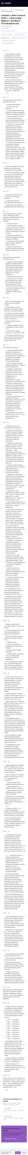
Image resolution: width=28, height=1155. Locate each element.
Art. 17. (5, 1003)
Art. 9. (4, 422)
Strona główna (4, 10)
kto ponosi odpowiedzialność (8, 43)
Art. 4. (4, 191)
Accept (17, 1152)
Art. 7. (4, 297)
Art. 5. (4, 211)
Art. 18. (5, 1075)
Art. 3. (4, 163)
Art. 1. (4, 50)
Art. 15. (5, 950)
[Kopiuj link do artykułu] (8, 51)
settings (6, 1153)
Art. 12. (5, 761)
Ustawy (11, 10)
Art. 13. (5, 831)
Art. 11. (5, 673)
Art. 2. (4, 97)
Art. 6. (4, 254)
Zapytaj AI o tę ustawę (10, 1138)
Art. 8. (4, 345)
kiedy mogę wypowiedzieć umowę (18, 38)
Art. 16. (5, 987)
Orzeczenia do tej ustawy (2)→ (8, 30)
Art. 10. (5, 620)
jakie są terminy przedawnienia (8, 40)
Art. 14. (5, 913)
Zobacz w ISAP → (5, 28)
